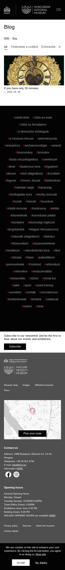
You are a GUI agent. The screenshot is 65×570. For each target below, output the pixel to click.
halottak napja (24, 187)
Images (26, 385)
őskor (30, 257)
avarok (56, 145)
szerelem (15, 292)
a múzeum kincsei (22, 138)
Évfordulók (48, 46)
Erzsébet (54, 173)
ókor (57, 250)
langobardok (16, 229)
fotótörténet (52, 180)
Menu (58, 9)
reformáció (53, 264)
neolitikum (13, 250)
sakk (16, 285)
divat (12, 166)
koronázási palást (44, 215)
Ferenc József (30, 180)
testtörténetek (17, 299)
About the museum (45, 525)
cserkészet (50, 159)
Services (27, 525)
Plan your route (33, 433)
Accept (21, 562)
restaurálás (17, 278)
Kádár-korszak (17, 208)
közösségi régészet (42, 222)
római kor (50, 278)
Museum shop (11, 385)
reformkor (21, 271)
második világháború (25, 236)
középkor (18, 222)
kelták (55, 208)
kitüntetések (19, 215)
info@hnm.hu (19, 465)
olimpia (17, 257)
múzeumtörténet (44, 243)
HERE (19, 468)
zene (40, 306)
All (5, 46)
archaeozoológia (36, 145)
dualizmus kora (30, 166)
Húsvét (31, 201)
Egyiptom (51, 166)
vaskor (27, 306)
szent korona (44, 285)
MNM (6, 38)
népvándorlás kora (37, 250)
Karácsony (39, 208)
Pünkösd (35, 264)
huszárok (47, 201)
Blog (14, 38)
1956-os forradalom (33, 124)
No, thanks (41, 562)
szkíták (31, 292)
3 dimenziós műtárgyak (33, 131)
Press (7, 390)
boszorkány (25, 152)
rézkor (34, 278)
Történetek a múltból (24, 46)
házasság (45, 187)
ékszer (11, 173)
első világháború (32, 173)
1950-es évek (43, 117)
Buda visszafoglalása (24, 159)
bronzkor (43, 152)
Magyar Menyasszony (44, 229)
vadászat (52, 299)
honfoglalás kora (21, 194)
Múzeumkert (20, 243)
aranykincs (13, 145)
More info (41, 554)
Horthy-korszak (47, 194)
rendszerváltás (42, 271)
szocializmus (49, 292)
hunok (18, 201)
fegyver (11, 180)
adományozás (47, 138)
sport (27, 285)
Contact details (11, 531)
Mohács (49, 236)
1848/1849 (22, 117)
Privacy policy (11, 525)
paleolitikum (47, 257)
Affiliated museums (44, 385)
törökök (36, 299)
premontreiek (15, 264)
